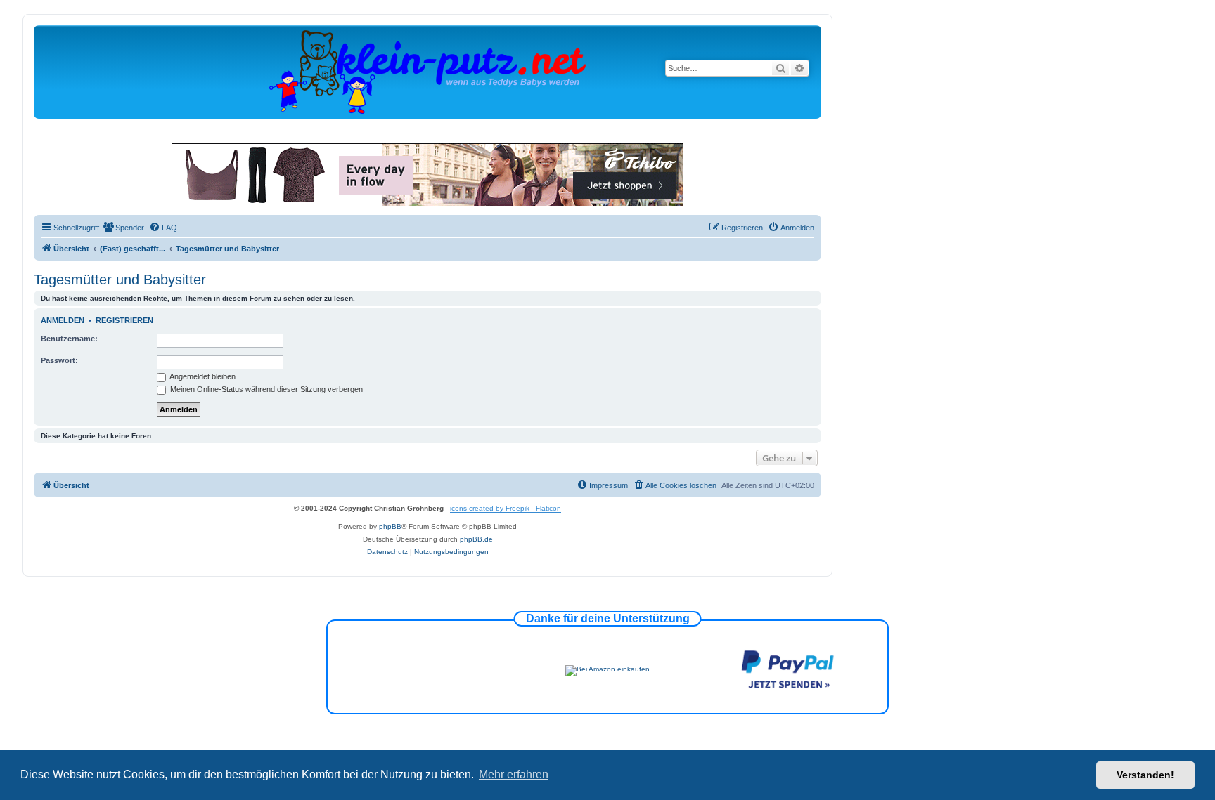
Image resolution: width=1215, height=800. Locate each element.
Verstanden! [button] (1145, 774)
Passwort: (59, 360)
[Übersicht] (427, 71)
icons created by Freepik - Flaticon (505, 508)
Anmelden (62, 320)
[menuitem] (123, 227)
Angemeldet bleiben (202, 376)
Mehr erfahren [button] (513, 774)
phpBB (390, 526)
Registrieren (124, 320)
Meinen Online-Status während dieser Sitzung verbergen (265, 389)
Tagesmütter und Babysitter (120, 279)
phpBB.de (476, 539)
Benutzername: (69, 338)
